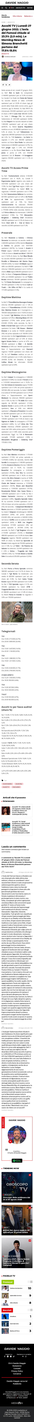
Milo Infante (17, 16)
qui (29, 103)
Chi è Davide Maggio (17, 1363)
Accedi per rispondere (7, 1023)
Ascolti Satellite (7, 784)
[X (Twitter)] (6, 84)
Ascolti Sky (19, 784)
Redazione (17, 1366)
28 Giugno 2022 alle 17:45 (25, 1028)
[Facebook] (3, 84)
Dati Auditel (16, 787)
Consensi (17, 1374)
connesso (14, 849)
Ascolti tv (20, 8)
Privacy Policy (17, 1371)
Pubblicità (17, 1384)
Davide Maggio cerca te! (17, 1381)
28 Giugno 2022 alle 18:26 (25, 872)
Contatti (17, 1368)
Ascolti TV (5, 53)
